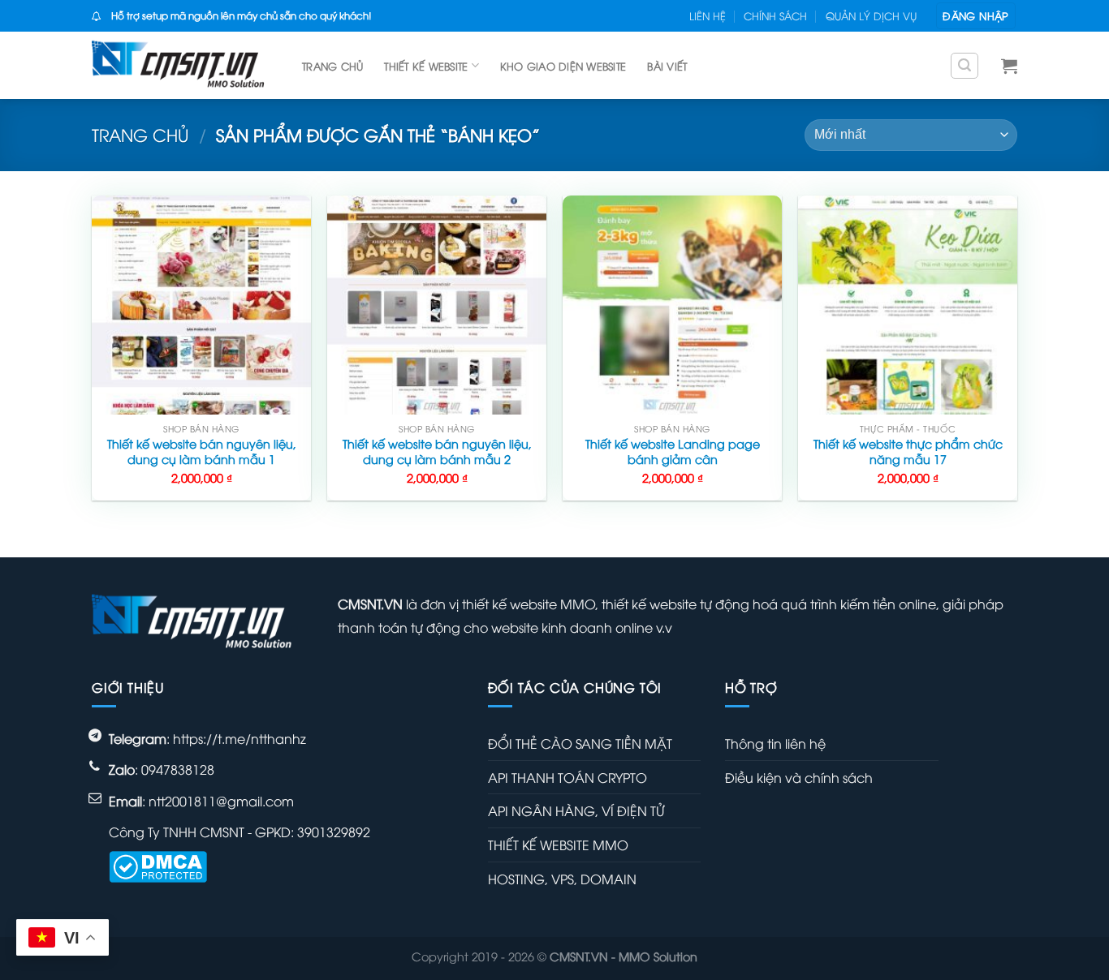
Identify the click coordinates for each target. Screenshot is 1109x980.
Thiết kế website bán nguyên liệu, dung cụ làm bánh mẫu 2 (437, 451)
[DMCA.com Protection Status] (158, 865)
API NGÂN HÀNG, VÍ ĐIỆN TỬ (576, 810)
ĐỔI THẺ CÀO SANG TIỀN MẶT (580, 743)
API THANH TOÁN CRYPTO (567, 777)
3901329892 (333, 831)
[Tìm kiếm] (964, 66)
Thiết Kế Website (426, 65)
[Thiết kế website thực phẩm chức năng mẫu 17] (907, 305)
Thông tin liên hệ (775, 743)
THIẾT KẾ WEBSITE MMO (558, 844)
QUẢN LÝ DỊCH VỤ (871, 15)
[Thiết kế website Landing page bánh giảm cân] (672, 305)
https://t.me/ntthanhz (239, 738)
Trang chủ (332, 65)
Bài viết (667, 65)
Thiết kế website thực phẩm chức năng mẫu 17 (908, 451)
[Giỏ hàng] (1009, 66)
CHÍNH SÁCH (775, 15)
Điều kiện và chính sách (799, 777)
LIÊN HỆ (707, 15)
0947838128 (177, 769)
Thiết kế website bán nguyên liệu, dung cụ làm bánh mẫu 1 (201, 451)
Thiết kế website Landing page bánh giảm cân (672, 451)
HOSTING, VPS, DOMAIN (562, 879)
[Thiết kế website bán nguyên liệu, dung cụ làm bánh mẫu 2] (436, 305)
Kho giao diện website (563, 65)
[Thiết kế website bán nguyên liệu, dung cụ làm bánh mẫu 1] (201, 305)
